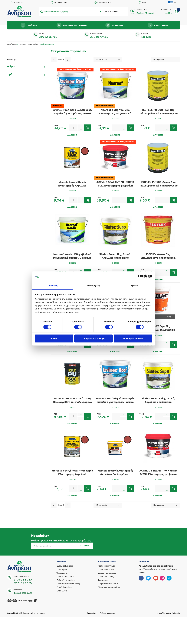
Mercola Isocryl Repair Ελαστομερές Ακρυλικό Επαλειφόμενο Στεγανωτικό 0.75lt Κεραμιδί (72, 184)
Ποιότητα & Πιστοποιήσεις (68, 584)
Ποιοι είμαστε (62, 569)
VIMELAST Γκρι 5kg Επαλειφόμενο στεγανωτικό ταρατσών (158, 328)
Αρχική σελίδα (12, 44)
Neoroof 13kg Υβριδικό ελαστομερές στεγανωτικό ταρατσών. (115, 112)
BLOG (144, 2)
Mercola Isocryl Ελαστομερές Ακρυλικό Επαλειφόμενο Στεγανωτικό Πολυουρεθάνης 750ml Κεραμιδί (115, 472)
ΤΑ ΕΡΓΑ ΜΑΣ (118, 26)
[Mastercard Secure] (25, 602)
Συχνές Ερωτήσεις (64, 587)
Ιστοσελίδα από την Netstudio (168, 613)
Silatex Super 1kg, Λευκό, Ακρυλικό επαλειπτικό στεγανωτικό (115, 256)
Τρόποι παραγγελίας (106, 566)
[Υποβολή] (41, 11)
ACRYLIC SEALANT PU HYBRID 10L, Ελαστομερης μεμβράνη (115, 184)
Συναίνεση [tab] (52, 285)
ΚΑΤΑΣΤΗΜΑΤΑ (161, 26)
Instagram (162, 578)
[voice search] (100, 11)
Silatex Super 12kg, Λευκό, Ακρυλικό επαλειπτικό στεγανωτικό (158, 400)
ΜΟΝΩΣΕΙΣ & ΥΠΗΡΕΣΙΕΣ (75, 26)
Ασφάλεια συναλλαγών (108, 584)
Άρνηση (54, 338)
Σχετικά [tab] (134, 285)
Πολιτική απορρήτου (65, 577)
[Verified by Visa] (30, 602)
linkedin (169, 578)
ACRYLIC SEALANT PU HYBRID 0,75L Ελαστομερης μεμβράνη (158, 472)
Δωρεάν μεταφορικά (107, 573)
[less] (80, 129)
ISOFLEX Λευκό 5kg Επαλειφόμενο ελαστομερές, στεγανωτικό (158, 256)
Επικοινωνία (62, 591)
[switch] (78, 327)
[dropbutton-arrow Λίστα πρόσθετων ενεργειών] (172, 2)
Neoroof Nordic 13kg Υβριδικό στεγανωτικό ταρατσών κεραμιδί (72, 256)
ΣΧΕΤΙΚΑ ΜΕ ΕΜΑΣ (60, 2)
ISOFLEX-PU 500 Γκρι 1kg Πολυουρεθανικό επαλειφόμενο (158, 112)
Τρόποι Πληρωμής (106, 577)
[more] (80, 126)
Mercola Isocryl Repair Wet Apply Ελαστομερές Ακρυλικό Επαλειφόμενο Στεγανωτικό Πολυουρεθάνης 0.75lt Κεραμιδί (72, 472)
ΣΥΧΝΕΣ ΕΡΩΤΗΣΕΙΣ (104, 2)
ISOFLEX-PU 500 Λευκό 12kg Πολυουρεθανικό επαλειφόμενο (72, 400)
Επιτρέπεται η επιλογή (93, 338)
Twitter (148, 578)
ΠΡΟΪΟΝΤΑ (32, 26)
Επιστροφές (103, 580)
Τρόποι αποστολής (106, 569)
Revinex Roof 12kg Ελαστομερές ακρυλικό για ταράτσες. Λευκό (72, 112)
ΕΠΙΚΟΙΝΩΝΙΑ (19, 2)
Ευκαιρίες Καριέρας (65, 566)
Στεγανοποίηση (33, 44)
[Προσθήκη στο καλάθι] (87, 127)
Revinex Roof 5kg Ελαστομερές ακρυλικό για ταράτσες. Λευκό (115, 400)
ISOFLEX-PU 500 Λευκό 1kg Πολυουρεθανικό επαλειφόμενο (158, 184)
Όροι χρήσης (62, 573)
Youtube (155, 578)
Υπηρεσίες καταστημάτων (109, 587)
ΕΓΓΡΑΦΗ (84, 546)
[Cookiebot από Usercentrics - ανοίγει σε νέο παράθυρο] (140, 277)
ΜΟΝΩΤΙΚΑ (22, 44)
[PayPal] (35, 602)
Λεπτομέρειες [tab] (93, 285)
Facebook (141, 578)
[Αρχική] (19, 11)
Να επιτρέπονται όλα (133, 338)
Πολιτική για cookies (65, 580)
